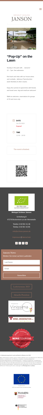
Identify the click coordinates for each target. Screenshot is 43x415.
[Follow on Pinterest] (23, 243)
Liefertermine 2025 (21, 286)
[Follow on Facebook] (20, 243)
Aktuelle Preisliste (21, 294)
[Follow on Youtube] (26, 243)
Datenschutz (26, 237)
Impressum (16, 237)
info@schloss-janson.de (21, 231)
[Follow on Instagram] (16, 243)
